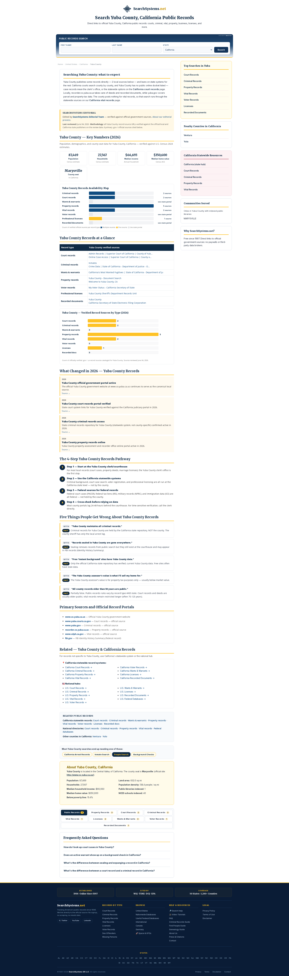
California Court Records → (78, 667)
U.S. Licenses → (128, 691)
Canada (139, 926)
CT (86, 958)
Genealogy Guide (177, 929)
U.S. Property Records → (77, 695)
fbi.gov (68, 638)
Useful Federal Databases (147, 918)
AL (59, 958)
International (141, 922)
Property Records (193, 87)
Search (221, 50)
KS (127, 958)
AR (72, 958)
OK (221, 958)
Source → (66, 393)
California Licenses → (130, 674)
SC (123, 963)
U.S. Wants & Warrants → (132, 688)
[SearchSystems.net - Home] (127, 9)
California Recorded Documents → (137, 678)
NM (197, 958)
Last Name (117, 45)
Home (60, 64)
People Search (121, 754)
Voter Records (191, 100)
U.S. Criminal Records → (77, 691)
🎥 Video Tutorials (177, 914)
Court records (100, 720)
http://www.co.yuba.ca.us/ (80, 775)
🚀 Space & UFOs (143, 933)
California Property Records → (80, 674)
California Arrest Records (77, 754)
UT (142, 963)
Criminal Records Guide (179, 922)
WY (169, 963)
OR (225, 958)
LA (136, 958)
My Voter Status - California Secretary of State (112, 287)
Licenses (98, 723)
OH (216, 958)
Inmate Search (102, 754)
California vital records (101, 100)
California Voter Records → (133, 667)
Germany (140, 929)
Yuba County (95, 299)
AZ (68, 958)
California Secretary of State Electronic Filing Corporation (117, 302)
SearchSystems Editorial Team (88, 116)
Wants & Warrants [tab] (127, 819)
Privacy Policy (209, 911)
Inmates (93, 263)
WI (165, 963)
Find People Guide (177, 926)
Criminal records (117, 720)
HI (108, 958)
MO (169, 958)
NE (178, 958)
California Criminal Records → (79, 671)
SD (128, 963)
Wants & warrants (137, 720)
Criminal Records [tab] (157, 812)
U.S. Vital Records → (75, 699)
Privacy (198, 972)
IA (123, 958)
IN (120, 958)
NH (188, 958)
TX (137, 963)
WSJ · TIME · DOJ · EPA (144, 893)
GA (104, 958)
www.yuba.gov (73, 625)
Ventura (97, 736)
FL (100, 958)
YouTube (75, 921)
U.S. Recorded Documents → (134, 695)
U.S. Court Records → (76, 688)
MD (145, 958)
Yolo (105, 736)
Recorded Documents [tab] (116, 825)
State (166, 45)
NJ (192, 958)
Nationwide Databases (146, 914)
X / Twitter (63, 921)
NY (202, 958)
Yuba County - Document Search (105, 278)
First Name (66, 45)
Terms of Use (209, 914)
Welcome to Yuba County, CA (103, 281)
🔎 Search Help (176, 911)
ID (112, 958)
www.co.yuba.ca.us (75, 616)
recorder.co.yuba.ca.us (77, 629)
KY (132, 958)
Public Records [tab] (73, 812)
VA (150, 963)
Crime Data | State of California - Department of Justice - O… (119, 266)
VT (146, 963)
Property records (157, 720)
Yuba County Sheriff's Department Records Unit (113, 293)
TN (133, 963)
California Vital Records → (78, 678)
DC (95, 958)
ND (211, 958)
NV (183, 958)
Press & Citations (176, 937)
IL (116, 958)
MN (159, 958)
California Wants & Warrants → (135, 671)
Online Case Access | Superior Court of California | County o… (120, 257)
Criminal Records (193, 81)
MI (155, 958)
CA (77, 958)
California (83, 64)
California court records (146, 89)
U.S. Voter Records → (76, 702)
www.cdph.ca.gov (74, 634)
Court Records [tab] (130, 812)
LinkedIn (87, 921)
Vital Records (191, 93)
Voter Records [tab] (158, 819)
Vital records (69, 723)
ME (141, 958)
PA (230, 958)
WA (155, 963)
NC (206, 958)
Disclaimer (207, 918)
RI (119, 963)
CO (81, 958)
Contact (172, 940)
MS (164, 958)
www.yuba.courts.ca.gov (78, 621)
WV (160, 963)
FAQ (171, 918)
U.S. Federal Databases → (133, 699)
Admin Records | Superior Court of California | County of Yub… (120, 253)
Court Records (191, 75)
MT (174, 958)
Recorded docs (111, 723)
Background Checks (143, 754)
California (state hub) (195, 164)
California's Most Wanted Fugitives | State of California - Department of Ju (126, 272)
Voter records (85, 723)
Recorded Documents (195, 112)
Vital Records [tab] (74, 819)
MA (150, 958)
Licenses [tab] (99, 819)
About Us (173, 933)
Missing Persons (109, 937)
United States (71, 64)
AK (63, 958)
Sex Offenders (109, 933)
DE (91, 958)
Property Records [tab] (101, 812)
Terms (206, 972)
